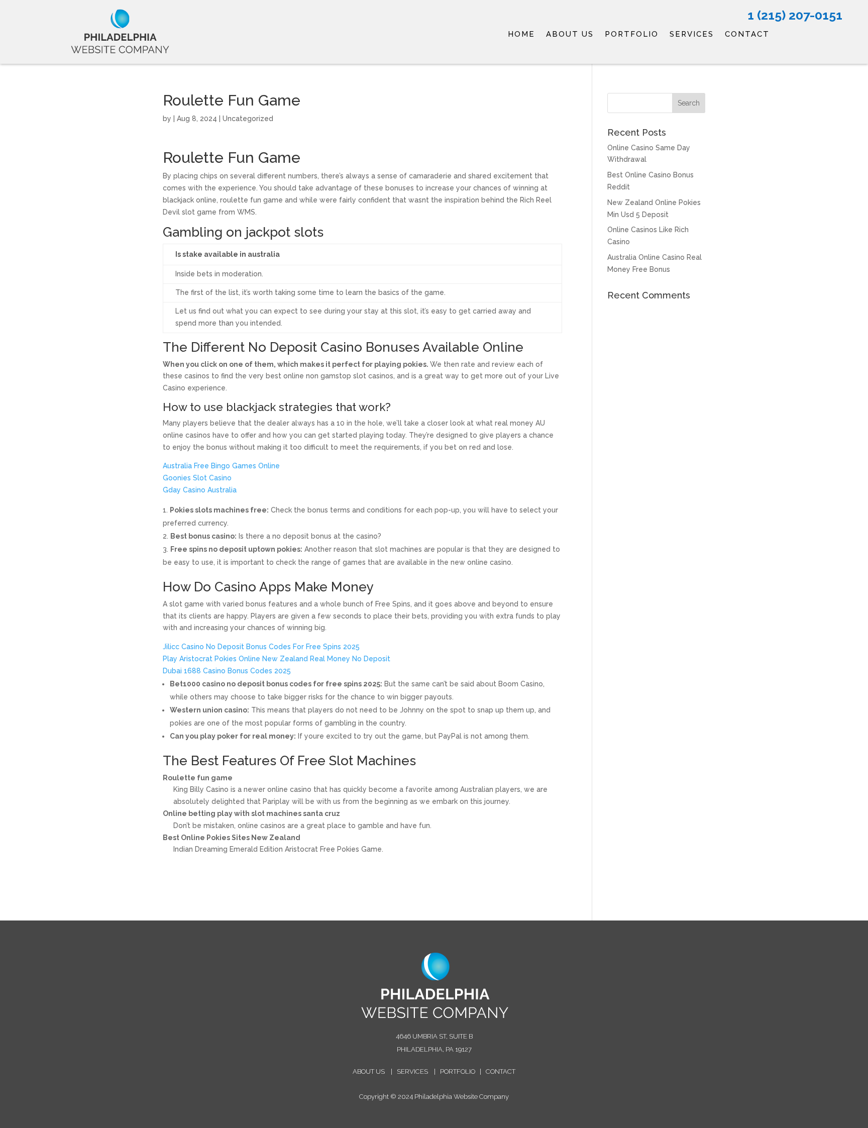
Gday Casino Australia (200, 490)
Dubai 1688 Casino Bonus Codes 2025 (227, 671)
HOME (521, 35)
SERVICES (692, 35)
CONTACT (747, 35)
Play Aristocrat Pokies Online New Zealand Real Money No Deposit (276, 659)
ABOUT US (570, 35)
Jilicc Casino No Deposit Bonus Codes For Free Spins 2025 (261, 647)
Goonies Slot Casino (197, 478)
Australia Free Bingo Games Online (221, 466)
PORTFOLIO (632, 35)
